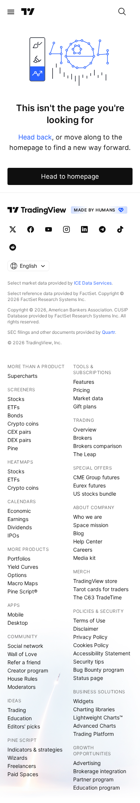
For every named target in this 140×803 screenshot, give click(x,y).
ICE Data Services (93, 283)
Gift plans (84, 406)
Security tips (88, 661)
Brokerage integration (99, 771)
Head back (35, 137)
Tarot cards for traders (100, 589)
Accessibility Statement (101, 653)
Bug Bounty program (98, 669)
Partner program (93, 779)
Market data (88, 398)
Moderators (21, 687)
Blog (78, 533)
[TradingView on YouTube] (48, 229)
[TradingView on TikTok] (120, 229)
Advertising (87, 763)
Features (83, 382)
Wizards (17, 758)
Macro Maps (22, 583)
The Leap (84, 454)
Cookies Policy (91, 645)
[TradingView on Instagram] (66, 229)
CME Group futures (96, 477)
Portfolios (18, 558)
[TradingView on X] (12, 229)
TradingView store (95, 581)
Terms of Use (89, 620)
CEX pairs (19, 432)
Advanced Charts (94, 725)
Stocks (15, 399)
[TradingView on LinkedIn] (84, 229)
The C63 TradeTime (97, 597)
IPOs (13, 535)
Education (19, 718)
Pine (12, 448)
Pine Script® (22, 591)
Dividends (19, 527)
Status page (88, 678)
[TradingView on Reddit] (12, 247)
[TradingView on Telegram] (102, 229)
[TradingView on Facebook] (30, 229)
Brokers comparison (97, 446)
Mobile (15, 614)
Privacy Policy (90, 637)
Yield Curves (22, 567)
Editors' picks (23, 726)
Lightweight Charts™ (98, 717)
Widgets (83, 701)
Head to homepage (70, 176)
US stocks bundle (94, 493)
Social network (25, 646)
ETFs (13, 407)
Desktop (17, 622)
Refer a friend (24, 662)
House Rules (22, 678)
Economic (19, 511)
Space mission (90, 525)
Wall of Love (22, 654)
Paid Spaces (22, 774)
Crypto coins (22, 423)
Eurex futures (89, 485)
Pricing (81, 390)
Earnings (17, 519)
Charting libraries (94, 709)
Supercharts (22, 376)
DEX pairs (19, 440)
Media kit (84, 558)
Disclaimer (85, 628)
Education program (96, 787)
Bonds (15, 415)
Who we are (87, 517)
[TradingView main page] (28, 12)
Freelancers (21, 766)
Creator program (27, 670)
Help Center (87, 541)
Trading (16, 710)
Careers (82, 549)
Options (17, 575)
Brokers (82, 438)
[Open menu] (10, 11)
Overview (84, 429)
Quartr (108, 332)
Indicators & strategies (34, 749)
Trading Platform (93, 734)
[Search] (122, 11)
